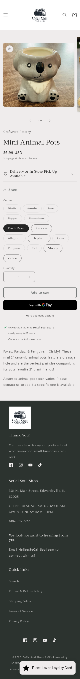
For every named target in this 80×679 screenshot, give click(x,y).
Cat (37, 249)
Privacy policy (18, 669)
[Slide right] (50, 120)
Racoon (41, 228)
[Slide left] (30, 120)
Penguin (16, 249)
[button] (5, 15)
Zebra (12, 258)
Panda (35, 209)
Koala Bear (16, 228)
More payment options (40, 315)
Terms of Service (21, 611)
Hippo (15, 219)
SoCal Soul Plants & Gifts (38, 657)
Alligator (17, 239)
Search (14, 581)
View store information (24, 339)
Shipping (8, 158)
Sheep (53, 248)
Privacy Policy (19, 621)
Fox (53, 209)
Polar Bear (39, 219)
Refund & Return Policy (25, 591)
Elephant (39, 238)
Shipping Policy (20, 601)
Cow (63, 239)
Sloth (14, 209)
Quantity (9, 268)
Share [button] (12, 190)
